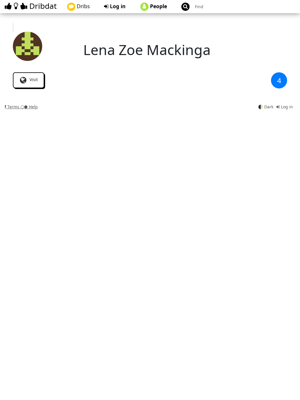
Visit (33, 79)
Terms (13, 107)
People (158, 6)
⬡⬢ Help (29, 107)
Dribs (82, 6)
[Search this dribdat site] (183, 6)
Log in (117, 6)
